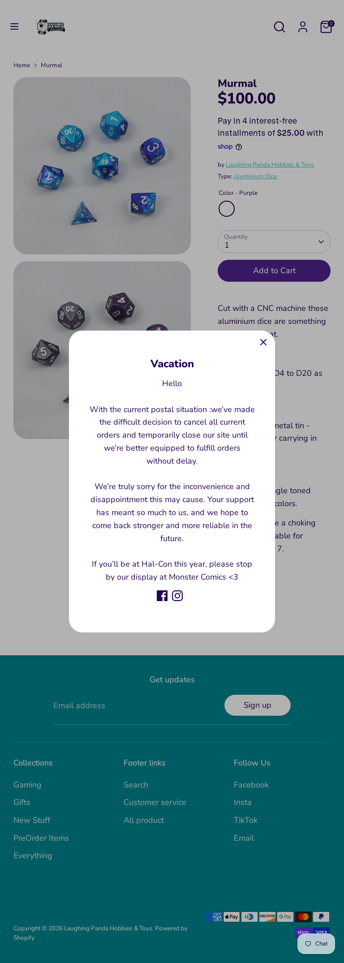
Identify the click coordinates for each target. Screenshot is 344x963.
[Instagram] (177, 595)
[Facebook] (162, 595)
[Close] (263, 342)
